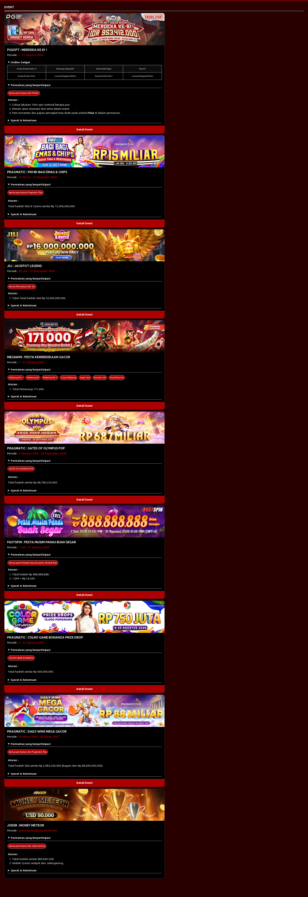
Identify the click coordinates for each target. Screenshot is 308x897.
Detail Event (84, 129)
